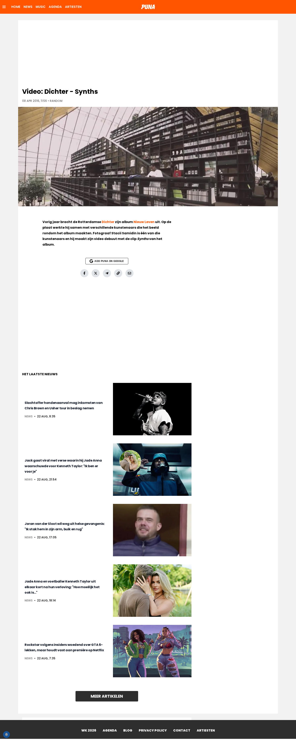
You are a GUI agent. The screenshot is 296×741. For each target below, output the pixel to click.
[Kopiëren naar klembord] (118, 273)
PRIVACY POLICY (153, 730)
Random (56, 101)
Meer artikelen (107, 696)
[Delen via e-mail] (129, 273)
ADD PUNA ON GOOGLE (109, 261)
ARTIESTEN (73, 7)
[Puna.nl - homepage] (148, 6)
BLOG (127, 730)
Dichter (108, 222)
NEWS (28, 7)
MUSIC (41, 7)
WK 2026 (88, 730)
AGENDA (55, 7)
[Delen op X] (96, 273)
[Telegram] (107, 273)
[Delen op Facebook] (84, 273)
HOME (15, 7)
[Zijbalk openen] (4, 6)
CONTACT (181, 730)
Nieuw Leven (144, 222)
